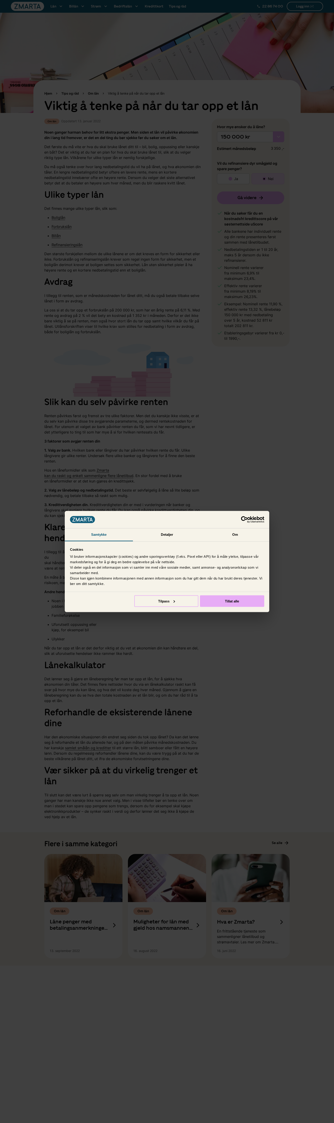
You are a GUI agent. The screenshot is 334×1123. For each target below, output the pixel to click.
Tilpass (163, 601)
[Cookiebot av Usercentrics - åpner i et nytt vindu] (244, 519)
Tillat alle (232, 601)
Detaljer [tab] (167, 534)
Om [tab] (235, 534)
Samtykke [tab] (99, 534)
